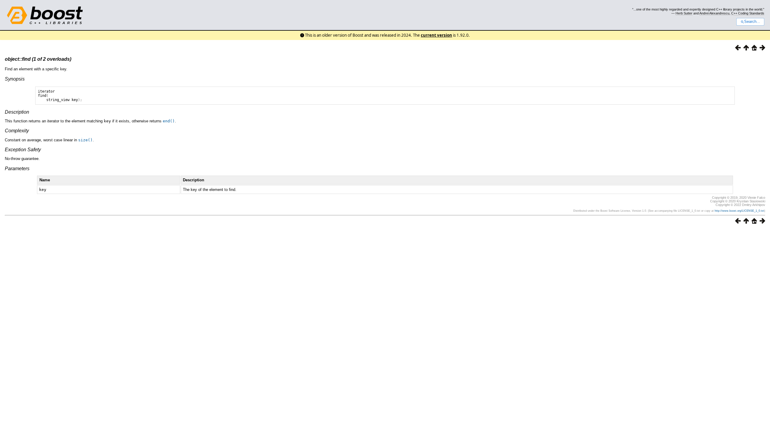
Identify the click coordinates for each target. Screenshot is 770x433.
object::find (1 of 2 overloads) (38, 59)
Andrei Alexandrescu (714, 13)
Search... (752, 22)
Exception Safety (23, 149)
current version (436, 35)
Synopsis (15, 78)
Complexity (17, 130)
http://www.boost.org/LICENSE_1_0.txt (739, 210)
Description (17, 112)
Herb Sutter (684, 13)
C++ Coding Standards (747, 13)
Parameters (17, 168)
